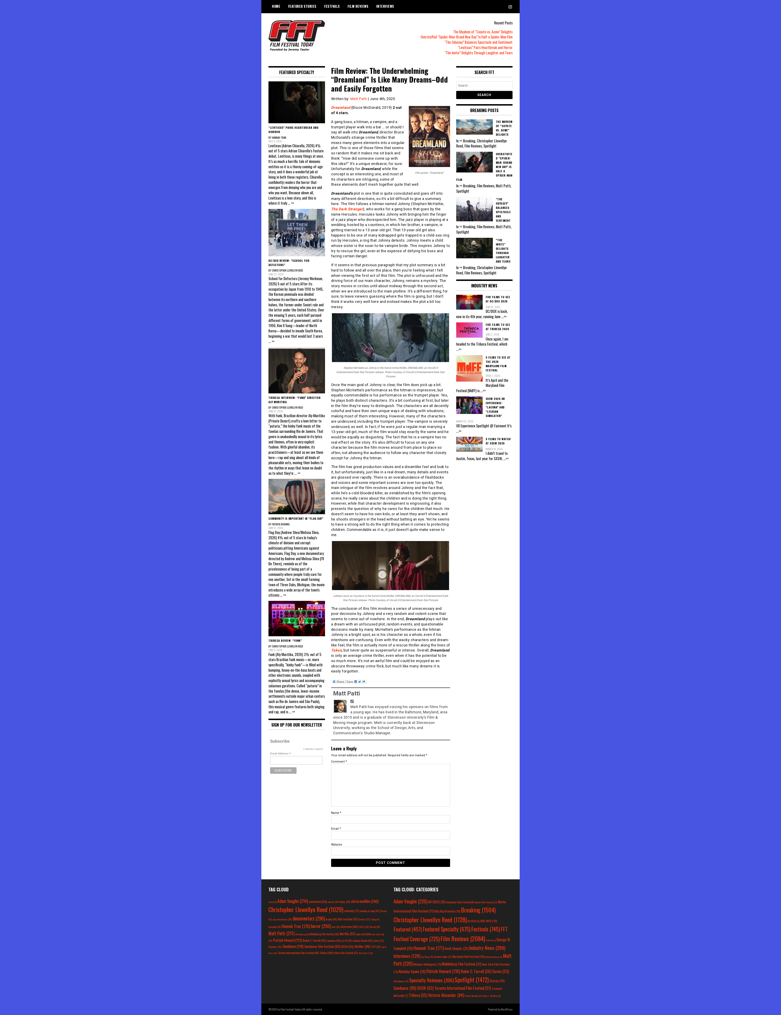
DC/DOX (474, 921)
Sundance (293, 946)
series (378, 941)
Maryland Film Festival (468, 956)
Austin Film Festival (486, 902)
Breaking (478, 910)
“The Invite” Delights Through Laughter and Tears (478, 52)
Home (276, 6)
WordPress (507, 1009)
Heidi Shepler (456, 948)
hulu (336, 927)
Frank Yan (491, 940)
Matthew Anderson (493, 956)
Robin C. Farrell (314, 940)
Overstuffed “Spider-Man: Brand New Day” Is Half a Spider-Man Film (467, 36)
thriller (362, 946)
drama (331, 919)
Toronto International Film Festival (298, 953)
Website (336, 844)
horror (321, 926)
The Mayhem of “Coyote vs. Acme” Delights (483, 31)
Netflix (347, 933)
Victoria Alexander (446, 995)
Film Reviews (358, 6)
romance (334, 941)
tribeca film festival (345, 953)
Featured (408, 929)
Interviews (385, 6)
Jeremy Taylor (443, 957)
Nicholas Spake (412, 971)
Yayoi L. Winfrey (491, 996)
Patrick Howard (287, 940)
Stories (497, 980)
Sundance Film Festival (322, 946)
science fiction (362, 941)
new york (363, 934)
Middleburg (302, 934)
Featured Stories (302, 6)
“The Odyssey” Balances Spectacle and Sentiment (478, 42)
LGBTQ (363, 927)
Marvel (375, 927)
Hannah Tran (295, 926)
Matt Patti (358, 99)
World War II (366, 953)
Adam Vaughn (292, 901)
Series (500, 971)
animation (318, 901)
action (272, 902)
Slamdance (401, 981)
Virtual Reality (473, 996)
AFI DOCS (436, 901)
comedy (351, 910)
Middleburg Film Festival (324, 934)
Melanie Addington (427, 964)
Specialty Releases (431, 980)
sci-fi (346, 941)
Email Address (280, 753)
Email (336, 828)
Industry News (487, 947)
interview (349, 926)
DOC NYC (488, 920)
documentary (309, 918)
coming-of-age (370, 911)
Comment (339, 761)
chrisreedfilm (365, 901)
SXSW (347, 946)
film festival (348, 919)
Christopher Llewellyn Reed (305, 909)
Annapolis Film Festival (460, 902)
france (364, 919)
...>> (504, 316)
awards (332, 902)
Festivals (332, 6)
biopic (344, 902)
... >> (291, 203)
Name (336, 812)
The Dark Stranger (347, 209)
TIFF (376, 946)
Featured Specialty (446, 929)
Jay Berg (427, 957)
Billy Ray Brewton (447, 911)
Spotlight (472, 979)
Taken (336, 650)
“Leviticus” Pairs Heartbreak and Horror (485, 47)
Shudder (275, 947)
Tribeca (326, 953)
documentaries (282, 919)
